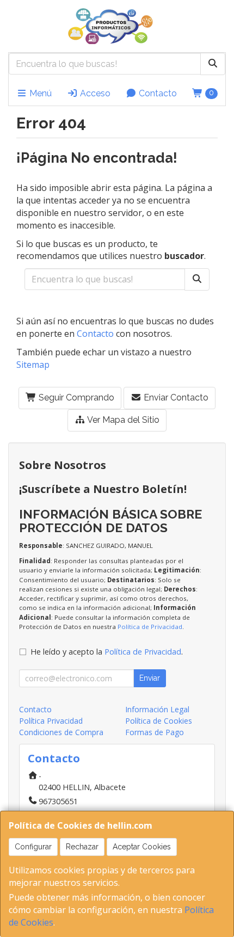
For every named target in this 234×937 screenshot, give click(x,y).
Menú (39, 93)
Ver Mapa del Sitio (122, 420)
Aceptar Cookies (142, 846)
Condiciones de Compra (61, 732)
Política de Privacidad (150, 626)
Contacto (157, 93)
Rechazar (82, 846)
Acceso (94, 93)
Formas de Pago (154, 732)
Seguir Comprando (75, 397)
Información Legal (157, 709)
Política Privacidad (51, 721)
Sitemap (33, 365)
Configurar (33, 846)
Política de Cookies (158, 721)
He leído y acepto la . (106, 651)
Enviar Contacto (174, 397)
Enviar (149, 678)
